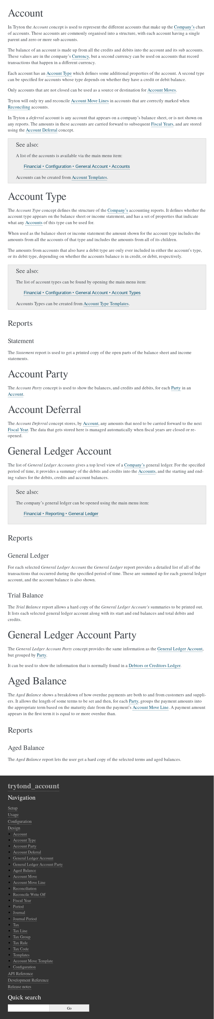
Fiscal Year (22, 900)
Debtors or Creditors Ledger (154, 665)
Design (14, 828)
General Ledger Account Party (38, 864)
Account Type (24, 839)
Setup (12, 808)
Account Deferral (27, 852)
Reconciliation (25, 888)
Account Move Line (29, 882)
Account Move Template (33, 960)
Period (18, 906)
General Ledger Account (33, 858)
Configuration (20, 821)
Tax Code (21, 948)
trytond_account (33, 785)
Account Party (25, 846)
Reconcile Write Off (29, 894)
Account (20, 833)
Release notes (19, 986)
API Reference (20, 973)
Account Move (25, 876)
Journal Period (25, 918)
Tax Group (22, 936)
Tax (16, 924)
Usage (13, 814)
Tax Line (20, 930)
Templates (21, 954)
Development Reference (28, 980)
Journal (19, 912)
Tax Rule (20, 942)
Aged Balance (24, 870)
